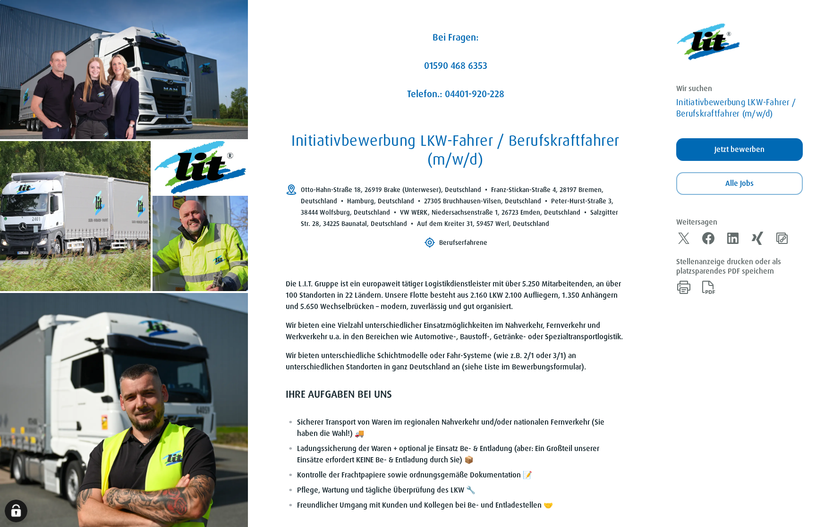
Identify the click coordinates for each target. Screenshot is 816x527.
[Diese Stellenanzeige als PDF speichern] (708, 287)
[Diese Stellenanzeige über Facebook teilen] (708, 238)
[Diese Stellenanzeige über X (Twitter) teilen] (683, 238)
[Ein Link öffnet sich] (708, 42)
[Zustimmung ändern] (16, 511)
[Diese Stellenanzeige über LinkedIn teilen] (732, 238)
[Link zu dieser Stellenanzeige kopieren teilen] (782, 238)
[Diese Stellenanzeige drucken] (683, 287)
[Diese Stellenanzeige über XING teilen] (757, 238)
